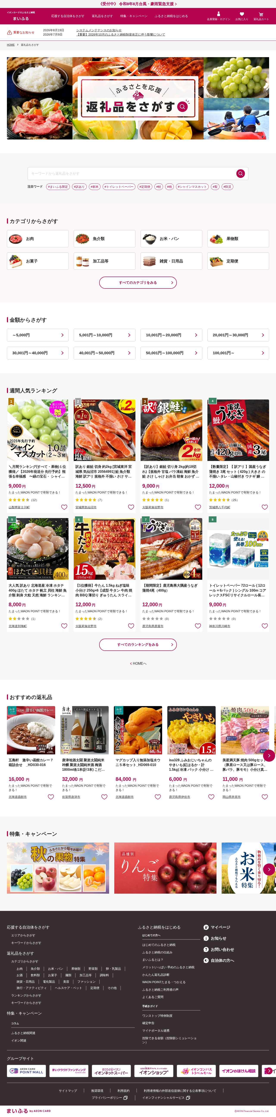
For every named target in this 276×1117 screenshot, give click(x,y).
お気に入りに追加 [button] (64, 507)
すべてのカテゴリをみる (138, 282)
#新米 (95, 186)
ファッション (86, 981)
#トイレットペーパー (119, 186)
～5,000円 (21, 335)
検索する (240, 173)
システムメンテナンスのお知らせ (99, 30)
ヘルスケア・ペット (68, 988)
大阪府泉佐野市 (152, 507)
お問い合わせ (222, 949)
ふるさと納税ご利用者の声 (160, 989)
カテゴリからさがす (24, 961)
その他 (112, 988)
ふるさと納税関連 (23, 1033)
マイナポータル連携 (155, 1030)
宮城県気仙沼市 (86, 507)
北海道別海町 (18, 626)
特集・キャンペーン (133, 16)
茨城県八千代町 (219, 507)
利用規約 (124, 1090)
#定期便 (145, 186)
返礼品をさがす (102, 16)
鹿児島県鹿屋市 (152, 626)
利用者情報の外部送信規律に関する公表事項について (180, 1090)
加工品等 (86, 975)
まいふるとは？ (152, 959)
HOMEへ (140, 663)
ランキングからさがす (26, 995)
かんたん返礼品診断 (155, 974)
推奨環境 (97, 1090)
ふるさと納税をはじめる (171, 16)
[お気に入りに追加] (64, 507)
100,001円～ (224, 353)
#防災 (227, 186)
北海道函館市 (18, 797)
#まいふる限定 (58, 186)
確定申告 (148, 1023)
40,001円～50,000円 (96, 353)
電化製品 (49, 981)
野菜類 (93, 968)
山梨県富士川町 (19, 507)
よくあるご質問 (152, 997)
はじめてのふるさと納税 (159, 944)
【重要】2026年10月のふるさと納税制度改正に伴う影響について (120, 34)
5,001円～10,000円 (95, 335)
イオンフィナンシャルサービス (163, 1097)
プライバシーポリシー (107, 1097)
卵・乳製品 (113, 968)
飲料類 (35, 975)
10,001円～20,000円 (163, 335)
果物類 (75, 968)
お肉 (20, 968)
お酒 (20, 975)
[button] (269, 756)
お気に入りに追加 (51, 796)
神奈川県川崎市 (219, 626)
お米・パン (55, 968)
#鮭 (158, 186)
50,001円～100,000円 (164, 353)
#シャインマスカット (192, 186)
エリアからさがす (23, 935)
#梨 (215, 186)
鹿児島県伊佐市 (179, 797)
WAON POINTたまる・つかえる (164, 982)
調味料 (104, 975)
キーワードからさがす (26, 943)
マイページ (220, 927)
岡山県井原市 (232, 797)
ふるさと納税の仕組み (157, 952)
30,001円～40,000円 (30, 353)
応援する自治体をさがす (68, 16)
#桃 (169, 186)
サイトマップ (68, 1090)
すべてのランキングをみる (138, 644)
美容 (66, 981)
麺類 (68, 975)
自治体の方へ (222, 960)
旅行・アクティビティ (32, 988)
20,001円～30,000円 (230, 335)
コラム (15, 1023)
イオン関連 (18, 1040)
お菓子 (52, 975)
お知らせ (218, 938)
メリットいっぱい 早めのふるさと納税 (168, 967)
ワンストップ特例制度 (157, 1015)
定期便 (94, 988)
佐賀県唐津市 (71, 797)
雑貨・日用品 (26, 981)
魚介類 (35, 968)
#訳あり (79, 186)
